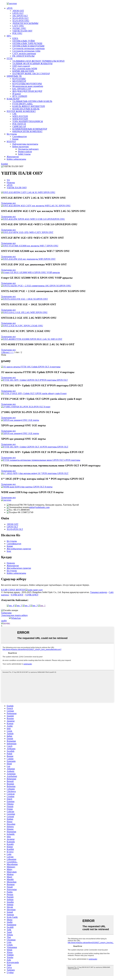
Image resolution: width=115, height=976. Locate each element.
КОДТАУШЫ (19, 78)
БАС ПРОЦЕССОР (21, 88)
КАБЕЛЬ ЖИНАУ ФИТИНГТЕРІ (28, 106)
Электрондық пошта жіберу (14, 615)
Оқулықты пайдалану (28, 149)
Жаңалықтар (13, 156)
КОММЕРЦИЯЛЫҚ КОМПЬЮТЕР (29, 129)
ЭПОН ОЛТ (18, 11)
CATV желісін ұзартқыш (24, 53)
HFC (9, 36)
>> (12, 352)
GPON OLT (18, 13)
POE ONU (17, 33)
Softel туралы (24, 154)
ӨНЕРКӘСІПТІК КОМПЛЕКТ (27, 131)
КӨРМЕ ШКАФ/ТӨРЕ (23, 71)
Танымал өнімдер (98, 592)
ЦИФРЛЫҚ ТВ (14, 76)
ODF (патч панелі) (21, 66)
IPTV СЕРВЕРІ (19, 96)
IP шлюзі (16, 93)
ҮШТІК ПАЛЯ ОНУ (22, 31)
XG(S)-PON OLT (20, 18)
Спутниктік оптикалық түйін (26, 51)
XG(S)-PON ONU (20, 21)
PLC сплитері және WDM (24, 68)
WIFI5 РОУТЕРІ (20, 116)
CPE (14, 114)
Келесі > (7, 352)
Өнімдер (11, 182)
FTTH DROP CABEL (22, 104)
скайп (4, 620)
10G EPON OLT (20, 16)
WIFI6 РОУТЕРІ (20, 119)
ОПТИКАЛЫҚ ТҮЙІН (23, 41)
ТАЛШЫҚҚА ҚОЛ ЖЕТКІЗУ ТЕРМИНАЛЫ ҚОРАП (38, 61)
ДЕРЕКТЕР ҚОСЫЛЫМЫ (25, 23)
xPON (9, 8)
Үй (8, 180)
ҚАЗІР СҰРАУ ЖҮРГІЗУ (13, 590)
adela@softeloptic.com (39, 507)
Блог (9, 551)
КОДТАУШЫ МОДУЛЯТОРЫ (27, 83)
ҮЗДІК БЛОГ (17, 595)
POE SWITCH (19, 124)
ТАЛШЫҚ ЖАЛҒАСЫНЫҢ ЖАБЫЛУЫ (32, 63)
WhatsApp (16, 618)
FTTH (9, 58)
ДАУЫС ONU (19, 28)
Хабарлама (6, 613)
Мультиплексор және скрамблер (27, 86)
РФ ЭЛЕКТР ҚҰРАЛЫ (23, 56)
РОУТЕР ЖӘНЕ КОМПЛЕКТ (21, 111)
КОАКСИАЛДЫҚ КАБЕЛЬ (25, 109)
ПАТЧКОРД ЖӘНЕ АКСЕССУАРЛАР (31, 73)
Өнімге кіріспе (25, 151)
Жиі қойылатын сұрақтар (19, 548)
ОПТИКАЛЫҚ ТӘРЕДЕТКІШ (27, 43)
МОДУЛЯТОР (19, 81)
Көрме (15, 139)
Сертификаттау (19, 136)
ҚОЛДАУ (11, 141)
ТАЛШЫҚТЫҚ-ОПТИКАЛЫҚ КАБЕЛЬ (32, 101)
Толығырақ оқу (8, 203)
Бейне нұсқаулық (20, 146)
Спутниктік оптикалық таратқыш (28, 48)
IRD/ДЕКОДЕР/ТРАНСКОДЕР (27, 91)
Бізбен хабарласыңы (16, 159)
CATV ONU (18, 26)
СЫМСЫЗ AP (19, 126)
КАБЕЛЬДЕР (13, 99)
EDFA (15, 38)
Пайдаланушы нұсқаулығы (25, 144)
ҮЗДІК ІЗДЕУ (31, 595)
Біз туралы (12, 134)
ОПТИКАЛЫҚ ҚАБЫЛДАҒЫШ (28, 46)
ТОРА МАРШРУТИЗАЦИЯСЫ (27, 121)
